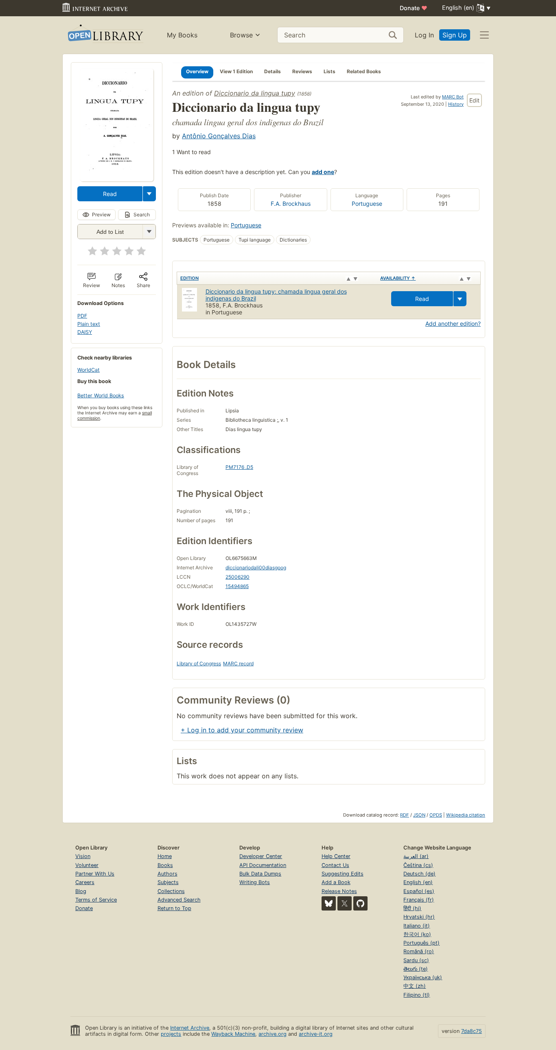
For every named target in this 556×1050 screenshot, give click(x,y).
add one (323, 171)
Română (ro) (418, 951)
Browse (241, 35)
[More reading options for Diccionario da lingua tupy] (148, 231)
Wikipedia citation (465, 815)
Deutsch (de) (419, 874)
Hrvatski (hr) (419, 917)
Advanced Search (179, 900)
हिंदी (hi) (412, 908)
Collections (171, 891)
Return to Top (174, 908)
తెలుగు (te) (415, 969)
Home (165, 856)
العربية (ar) (416, 856)
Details (272, 71)
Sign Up (454, 35)
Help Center (336, 856)
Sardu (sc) (416, 960)
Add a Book (336, 882)
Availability (398, 278)
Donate (413, 7)
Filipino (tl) (416, 995)
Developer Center (260, 856)
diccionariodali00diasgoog (255, 567)
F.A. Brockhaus (291, 203)
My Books (182, 35)
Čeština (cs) (418, 865)
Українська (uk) (422, 977)
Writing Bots (254, 882)
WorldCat (88, 370)
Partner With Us (94, 874)
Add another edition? (453, 323)
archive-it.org (316, 1034)
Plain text (88, 324)
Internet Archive (189, 1028)
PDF (82, 316)
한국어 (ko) (417, 934)
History (456, 104)
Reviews (302, 71)
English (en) (418, 882)
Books (165, 865)
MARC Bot (453, 97)
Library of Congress (199, 663)
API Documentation (262, 865)
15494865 (237, 586)
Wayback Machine (233, 1034)
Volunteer (87, 865)
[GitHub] (360, 903)
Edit (474, 100)
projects (171, 1034)
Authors (167, 874)
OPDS (435, 815)
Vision (82, 856)
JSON (419, 815)
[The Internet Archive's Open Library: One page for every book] (105, 35)
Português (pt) (421, 943)
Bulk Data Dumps (260, 874)
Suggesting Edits (342, 874)
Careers (84, 882)
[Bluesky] (329, 903)
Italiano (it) (416, 926)
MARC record (238, 663)
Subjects (168, 882)
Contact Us (335, 865)
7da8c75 (471, 1031)
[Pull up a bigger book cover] (116, 179)
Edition (189, 278)
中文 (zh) (414, 986)
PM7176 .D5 (239, 467)
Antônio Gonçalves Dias (219, 136)
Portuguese (367, 203)
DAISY (84, 332)
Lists (329, 71)
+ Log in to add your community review (242, 730)
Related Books (364, 71)
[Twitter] (344, 903)
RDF (404, 815)
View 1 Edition (236, 71)
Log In (424, 35)
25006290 (237, 577)
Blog (80, 891)
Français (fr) (418, 900)
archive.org (272, 1034)
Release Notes (339, 891)
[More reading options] (149, 193)
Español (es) (418, 891)
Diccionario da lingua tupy (254, 93)
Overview (197, 71)
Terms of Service (96, 900)
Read (110, 193)
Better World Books (100, 395)
